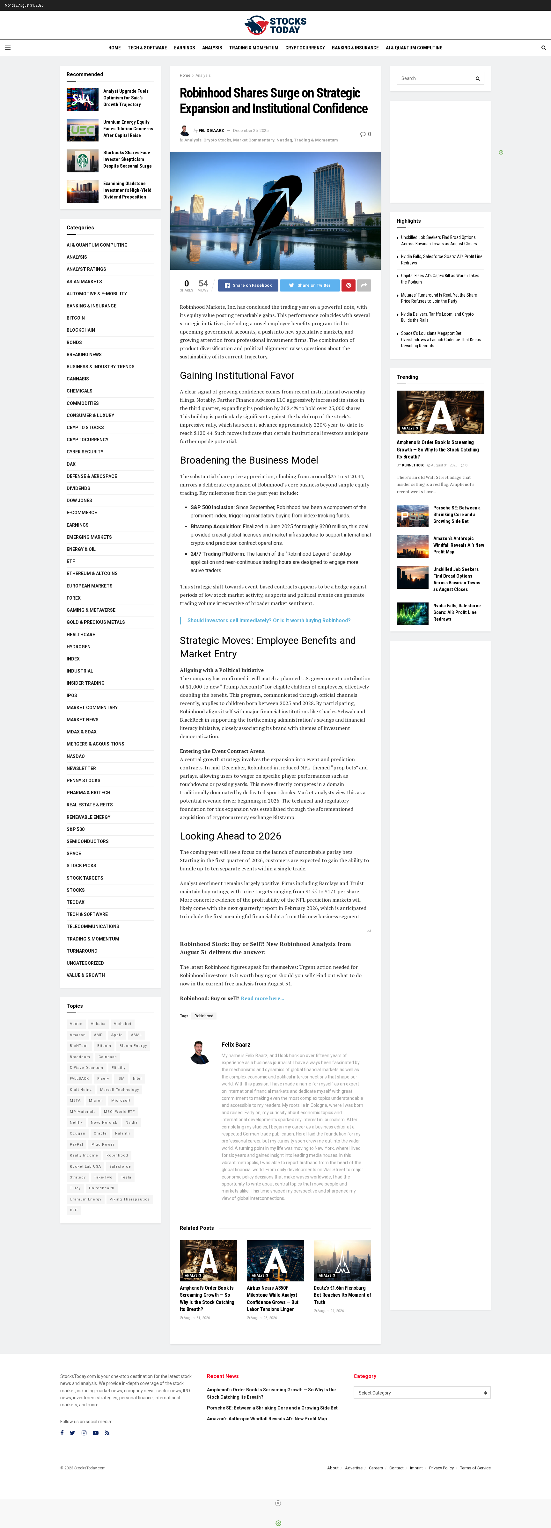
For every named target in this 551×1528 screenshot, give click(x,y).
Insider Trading (86, 683)
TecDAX (75, 902)
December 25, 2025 (250, 130)
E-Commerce (82, 512)
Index (73, 658)
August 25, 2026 (263, 1318)
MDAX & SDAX (82, 731)
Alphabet (122, 1024)
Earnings (184, 48)
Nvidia (132, 1123)
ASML (136, 1035)
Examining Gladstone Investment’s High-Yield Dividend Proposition (127, 190)
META (75, 1101)
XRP (74, 1210)
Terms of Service (475, 1468)
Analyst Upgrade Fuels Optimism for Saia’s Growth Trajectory (126, 97)
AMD (98, 1035)
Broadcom (80, 1057)
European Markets (90, 585)
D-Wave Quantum (86, 1068)
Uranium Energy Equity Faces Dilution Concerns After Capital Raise (128, 128)
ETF (71, 561)
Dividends (78, 488)
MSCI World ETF (119, 1112)
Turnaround (82, 951)
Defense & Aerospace (92, 476)
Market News (83, 719)
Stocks (76, 890)
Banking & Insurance (355, 48)
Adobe (76, 1024)
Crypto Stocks (217, 140)
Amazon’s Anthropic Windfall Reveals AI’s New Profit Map (458, 545)
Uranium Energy (85, 1199)
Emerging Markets (89, 537)
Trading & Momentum (253, 48)
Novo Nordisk (104, 1123)
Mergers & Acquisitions (95, 743)
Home (114, 48)
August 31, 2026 (196, 1318)
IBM (121, 1079)
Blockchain (81, 330)
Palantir (122, 1133)
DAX (71, 464)
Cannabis (78, 378)
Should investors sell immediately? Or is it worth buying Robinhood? (269, 620)
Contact (396, 1468)
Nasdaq (284, 140)
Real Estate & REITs (90, 804)
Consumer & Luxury (90, 415)
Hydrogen (79, 646)
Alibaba (98, 1024)
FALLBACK (79, 1079)
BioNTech (79, 1046)
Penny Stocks (83, 780)
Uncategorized (85, 963)
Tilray (75, 1188)
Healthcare (81, 634)
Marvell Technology (119, 1090)
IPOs (72, 695)
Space (74, 853)
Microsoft (120, 1101)
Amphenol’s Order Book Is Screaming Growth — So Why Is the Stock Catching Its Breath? (438, 449)
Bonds (74, 342)
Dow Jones (79, 500)
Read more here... (262, 998)
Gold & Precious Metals (96, 622)
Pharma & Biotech (88, 792)
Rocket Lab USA (85, 1166)
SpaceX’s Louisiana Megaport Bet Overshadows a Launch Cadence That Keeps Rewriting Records (441, 339)
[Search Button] (478, 78)
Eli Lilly (119, 1068)
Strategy (78, 1177)
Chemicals (79, 390)
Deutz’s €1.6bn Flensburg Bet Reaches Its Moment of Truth (342, 1295)
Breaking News (84, 354)
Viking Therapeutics (130, 1199)
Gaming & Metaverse (91, 610)
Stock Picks (81, 865)
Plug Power (103, 1144)
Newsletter (81, 768)
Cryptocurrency (305, 48)
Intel (137, 1079)
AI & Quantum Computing (414, 48)
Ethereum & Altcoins (92, 573)
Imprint (416, 1468)
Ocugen (77, 1133)
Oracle (100, 1133)
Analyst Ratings (86, 269)
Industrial (80, 671)
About (333, 1468)
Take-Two (103, 1177)
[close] (278, 1503)
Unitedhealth (101, 1188)
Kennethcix (413, 465)
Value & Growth (86, 975)
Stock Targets (85, 878)
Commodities (83, 403)
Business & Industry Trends (101, 366)
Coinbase (108, 1057)
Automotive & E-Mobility (97, 293)
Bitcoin (76, 318)
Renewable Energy (88, 817)
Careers (376, 1468)
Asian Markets (84, 281)
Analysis (212, 48)
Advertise (354, 1468)
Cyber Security (85, 451)
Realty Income (84, 1155)
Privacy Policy (441, 1468)
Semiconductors (88, 841)
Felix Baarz (211, 130)
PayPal (76, 1144)
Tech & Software (147, 48)
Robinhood (204, 1016)
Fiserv (103, 1079)
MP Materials (83, 1112)
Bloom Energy (133, 1046)
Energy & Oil (81, 549)
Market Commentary (254, 140)
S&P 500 (75, 829)
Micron (96, 1101)
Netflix (76, 1123)
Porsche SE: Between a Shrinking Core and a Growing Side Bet (457, 514)
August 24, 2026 (330, 1311)
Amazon (78, 1035)
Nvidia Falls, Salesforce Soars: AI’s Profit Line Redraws (457, 612)
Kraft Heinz (81, 1090)
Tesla (126, 1177)
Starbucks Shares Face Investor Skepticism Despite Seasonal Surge (127, 159)
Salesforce (120, 1166)
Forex (74, 598)
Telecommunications (93, 926)
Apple (117, 1035)
